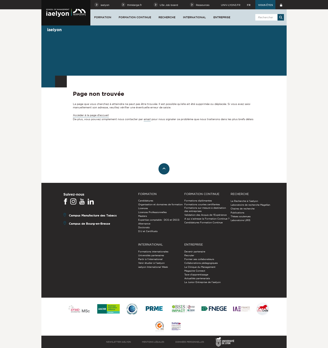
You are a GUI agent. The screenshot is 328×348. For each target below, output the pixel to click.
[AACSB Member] (108, 309)
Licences (143, 208)
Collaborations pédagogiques (201, 263)
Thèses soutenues (241, 216)
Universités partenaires (151, 255)
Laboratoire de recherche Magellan (250, 205)
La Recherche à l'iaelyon (244, 201)
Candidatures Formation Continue (203, 222)
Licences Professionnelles (152, 212)
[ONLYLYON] (263, 309)
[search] (269, 17)
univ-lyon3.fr (230, 5)
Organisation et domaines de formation (160, 204)
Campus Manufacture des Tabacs (93, 215)
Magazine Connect (194, 271)
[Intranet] (281, 4)
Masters (142, 216)
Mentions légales (153, 342)
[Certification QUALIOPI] (176, 326)
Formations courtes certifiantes (202, 204)
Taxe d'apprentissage (196, 274)
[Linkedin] (91, 201)
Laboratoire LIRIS (240, 220)
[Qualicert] (159, 327)
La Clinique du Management (199, 267)
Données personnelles (189, 342)
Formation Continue (135, 17)
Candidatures (145, 200)
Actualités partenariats (197, 278)
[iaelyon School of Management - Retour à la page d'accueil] (65, 12)
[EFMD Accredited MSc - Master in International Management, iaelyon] (79, 309)
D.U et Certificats (148, 231)
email (147, 119)
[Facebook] (65, 201)
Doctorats (144, 227)
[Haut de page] (164, 168)
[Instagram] (73, 201)
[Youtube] (82, 201)
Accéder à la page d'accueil (91, 115)
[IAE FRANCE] (241, 309)
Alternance (144, 223)
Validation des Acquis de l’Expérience (205, 215)
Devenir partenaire (194, 251)
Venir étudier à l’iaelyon (151, 263)
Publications (237, 212)
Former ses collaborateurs (199, 259)
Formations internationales (153, 251)
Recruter (189, 255)
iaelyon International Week (153, 267)
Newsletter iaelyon (118, 342)
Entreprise (221, 17)
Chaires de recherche (243, 208)
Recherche (166, 17)
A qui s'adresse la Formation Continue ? (206, 218)
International (194, 17)
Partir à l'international (150, 259)
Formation (102, 17)
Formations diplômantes (198, 200)
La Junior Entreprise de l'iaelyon (202, 282)
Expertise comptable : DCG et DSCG (158, 220)
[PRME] (154, 309)
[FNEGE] (214, 309)
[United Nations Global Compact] (132, 309)
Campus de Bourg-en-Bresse (89, 223)
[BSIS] (183, 309)
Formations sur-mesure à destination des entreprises (205, 209)
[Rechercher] (281, 17)
